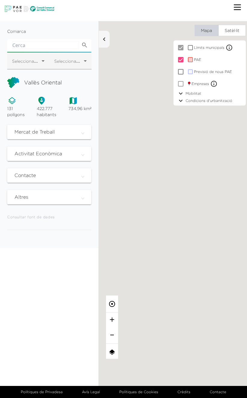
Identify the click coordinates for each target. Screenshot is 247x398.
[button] (49, 132)
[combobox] (28, 63)
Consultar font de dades (31, 217)
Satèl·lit (232, 30)
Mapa (206, 30)
